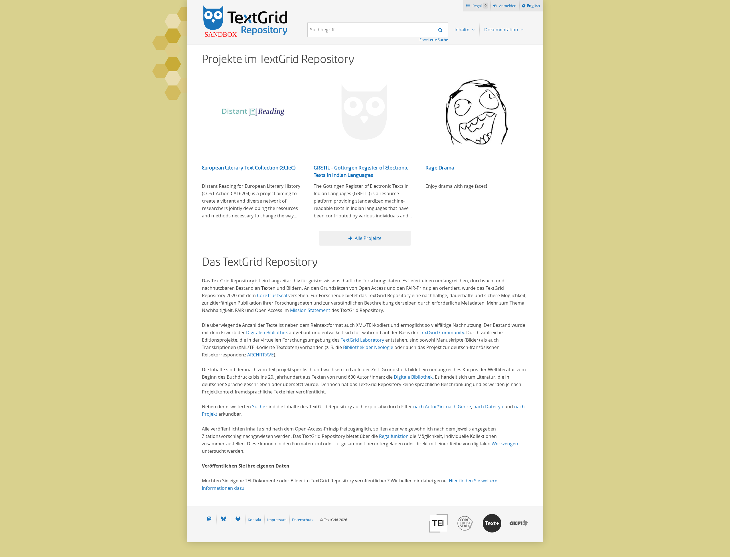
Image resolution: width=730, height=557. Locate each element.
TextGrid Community (442, 332)
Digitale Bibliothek (413, 377)
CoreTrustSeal (272, 295)
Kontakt (254, 519)
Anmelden (507, 5)
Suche (258, 406)
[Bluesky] (223, 519)
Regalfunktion (394, 436)
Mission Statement (310, 310)
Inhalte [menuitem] (463, 29)
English (534, 7)
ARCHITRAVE (260, 355)
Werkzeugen (505, 443)
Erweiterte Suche (433, 39)
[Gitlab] (238, 519)
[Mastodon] (209, 519)
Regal (479, 5)
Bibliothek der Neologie (368, 347)
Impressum (277, 519)
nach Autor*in (428, 406)
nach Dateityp (488, 406)
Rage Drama (439, 168)
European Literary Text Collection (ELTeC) (249, 168)
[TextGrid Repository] (245, 7)
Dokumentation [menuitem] (501, 29)
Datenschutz (302, 519)
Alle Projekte (368, 238)
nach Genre (458, 406)
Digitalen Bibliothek (267, 332)
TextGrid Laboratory (362, 340)
